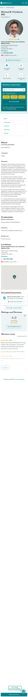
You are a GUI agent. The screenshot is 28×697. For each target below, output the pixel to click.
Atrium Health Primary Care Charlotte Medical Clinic (13, 42)
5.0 (9, 340)
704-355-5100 (8, 53)
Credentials (7, 122)
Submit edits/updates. (19, 379)
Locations (6, 126)
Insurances (7, 129)
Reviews (6, 133)
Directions (4, 50)
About (5, 118)
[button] (21, 97)
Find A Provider (10, 7)
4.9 (17, 39)
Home (2, 7)
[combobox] (14, 89)
